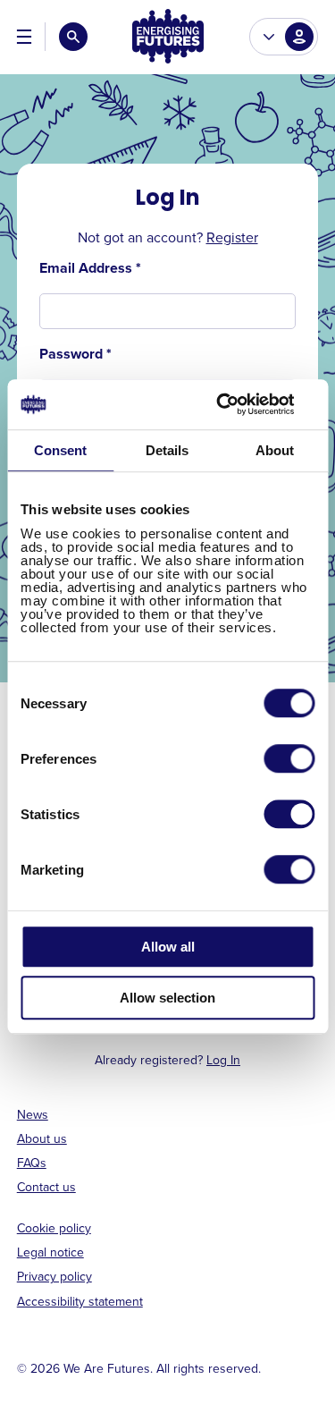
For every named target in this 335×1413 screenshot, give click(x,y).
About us (42, 1138)
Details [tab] (167, 450)
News (32, 1114)
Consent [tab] (60, 450)
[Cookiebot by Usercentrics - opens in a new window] (238, 404)
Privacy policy (54, 1276)
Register (232, 237)
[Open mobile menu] (24, 37)
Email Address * (90, 268)
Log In (223, 1060)
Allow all (168, 946)
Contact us (46, 1187)
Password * (75, 354)
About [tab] (274, 450)
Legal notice (50, 1252)
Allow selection (167, 997)
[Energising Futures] (168, 37)
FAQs (31, 1163)
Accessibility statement (80, 1301)
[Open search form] (73, 36)
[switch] (289, 758)
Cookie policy (54, 1228)
